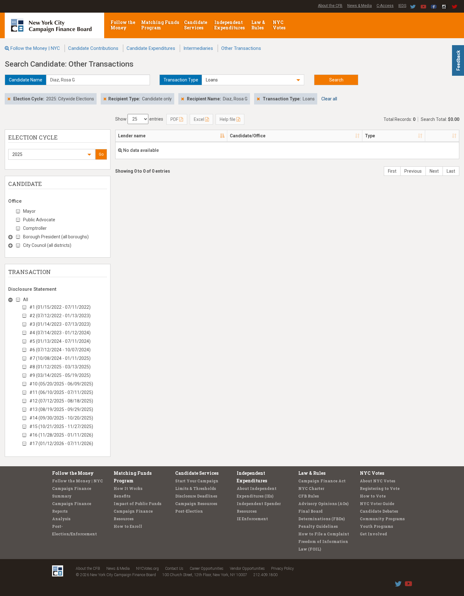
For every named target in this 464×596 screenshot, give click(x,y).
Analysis (61, 518)
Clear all (329, 98)
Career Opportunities (206, 568)
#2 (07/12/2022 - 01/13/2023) (60, 315)
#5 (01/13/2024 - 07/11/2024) (60, 341)
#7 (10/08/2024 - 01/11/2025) (60, 358)
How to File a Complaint (323, 533)
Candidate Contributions (93, 48)
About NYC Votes (377, 480)
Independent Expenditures (230, 25)
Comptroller (35, 228)
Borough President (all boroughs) (56, 236)
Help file (228, 119)
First (392, 171)
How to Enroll (128, 526)
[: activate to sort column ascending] (442, 136)
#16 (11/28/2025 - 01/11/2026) (61, 435)
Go (101, 154)
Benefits (122, 495)
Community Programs (382, 518)
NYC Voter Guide (377, 503)
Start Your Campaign (196, 480)
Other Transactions (241, 48)
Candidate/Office (247, 135)
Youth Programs (376, 526)
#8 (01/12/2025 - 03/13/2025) (60, 366)
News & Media (359, 5)
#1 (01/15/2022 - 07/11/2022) (60, 307)
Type (370, 135)
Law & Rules (258, 25)
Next (434, 171)
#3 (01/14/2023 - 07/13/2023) (60, 324)
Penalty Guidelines (318, 526)
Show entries (139, 119)
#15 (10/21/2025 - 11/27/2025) (61, 426)
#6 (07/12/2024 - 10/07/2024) (60, 349)
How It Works (128, 488)
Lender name (132, 135)
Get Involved (373, 533)
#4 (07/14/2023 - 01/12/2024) (60, 332)
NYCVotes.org (147, 568)
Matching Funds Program (160, 25)
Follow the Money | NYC (35, 48)
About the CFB (330, 5)
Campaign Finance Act (322, 480)
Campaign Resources (196, 503)
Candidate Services (195, 25)
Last (451, 171)
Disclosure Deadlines (196, 495)
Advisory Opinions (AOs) (323, 503)
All (25, 299)
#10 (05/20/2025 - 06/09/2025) (61, 383)
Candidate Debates (379, 511)
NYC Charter (311, 488)
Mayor (29, 211)
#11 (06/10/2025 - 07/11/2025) (61, 392)
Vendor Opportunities (247, 568)
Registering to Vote (380, 488)
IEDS (402, 5)
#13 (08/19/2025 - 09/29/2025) (61, 409)
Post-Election (189, 511)
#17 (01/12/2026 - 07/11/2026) (61, 443)
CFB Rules (308, 495)
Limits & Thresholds (195, 488)
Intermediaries (198, 48)
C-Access (385, 5)
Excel (199, 119)
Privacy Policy (282, 568)
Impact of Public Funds (137, 503)
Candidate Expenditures (151, 48)
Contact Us (174, 568)
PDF (174, 119)
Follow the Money (122, 25)
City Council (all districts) (47, 245)
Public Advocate (39, 219)
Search (336, 79)
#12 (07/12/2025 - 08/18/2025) (61, 400)
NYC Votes (279, 25)
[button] (253, 79)
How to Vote (373, 495)
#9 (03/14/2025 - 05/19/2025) (60, 375)
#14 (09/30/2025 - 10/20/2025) (61, 417)
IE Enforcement (252, 518)
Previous (413, 171)
